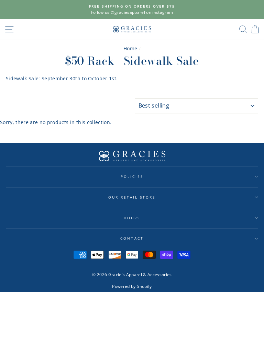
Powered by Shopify (132, 286)
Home (130, 48)
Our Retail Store (132, 197)
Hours (132, 217)
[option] (132, 9)
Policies (132, 176)
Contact (131, 238)
